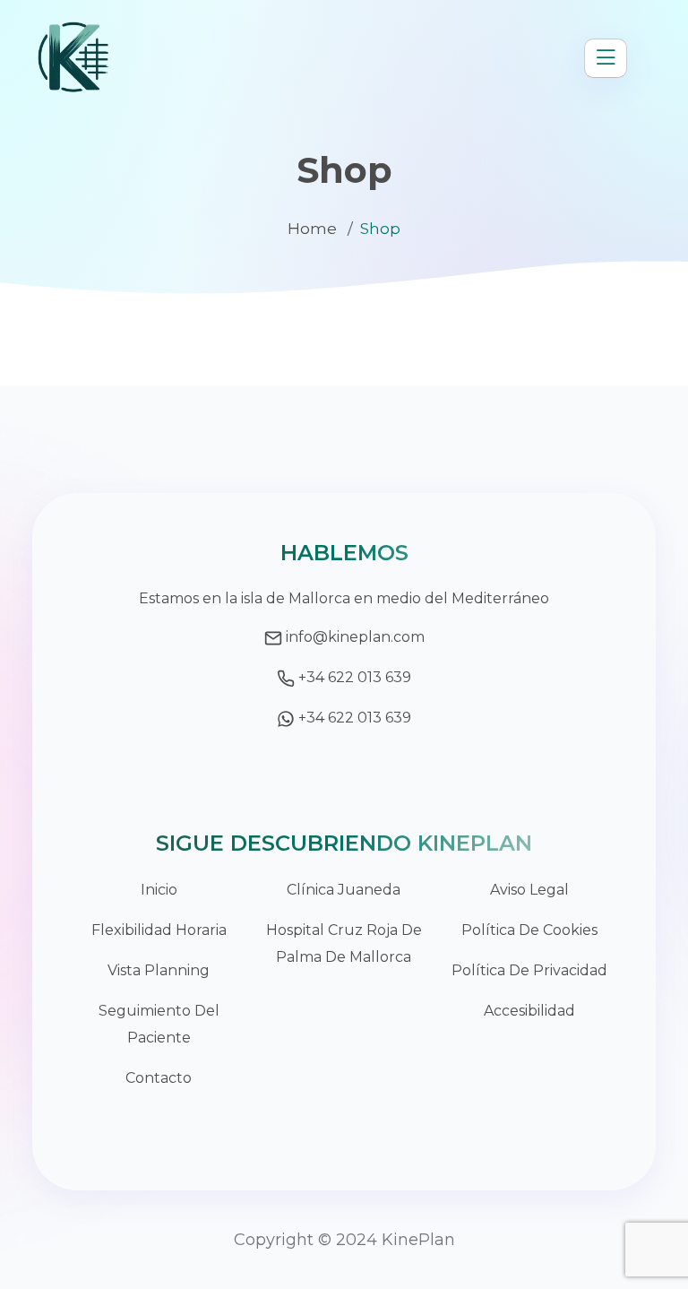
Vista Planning (159, 970)
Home (312, 229)
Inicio (159, 889)
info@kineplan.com (355, 636)
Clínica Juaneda (343, 889)
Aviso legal (529, 889)
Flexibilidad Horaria (159, 930)
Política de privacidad (529, 970)
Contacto (158, 1077)
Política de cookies (529, 930)
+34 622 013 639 (354, 677)
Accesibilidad (529, 1010)
